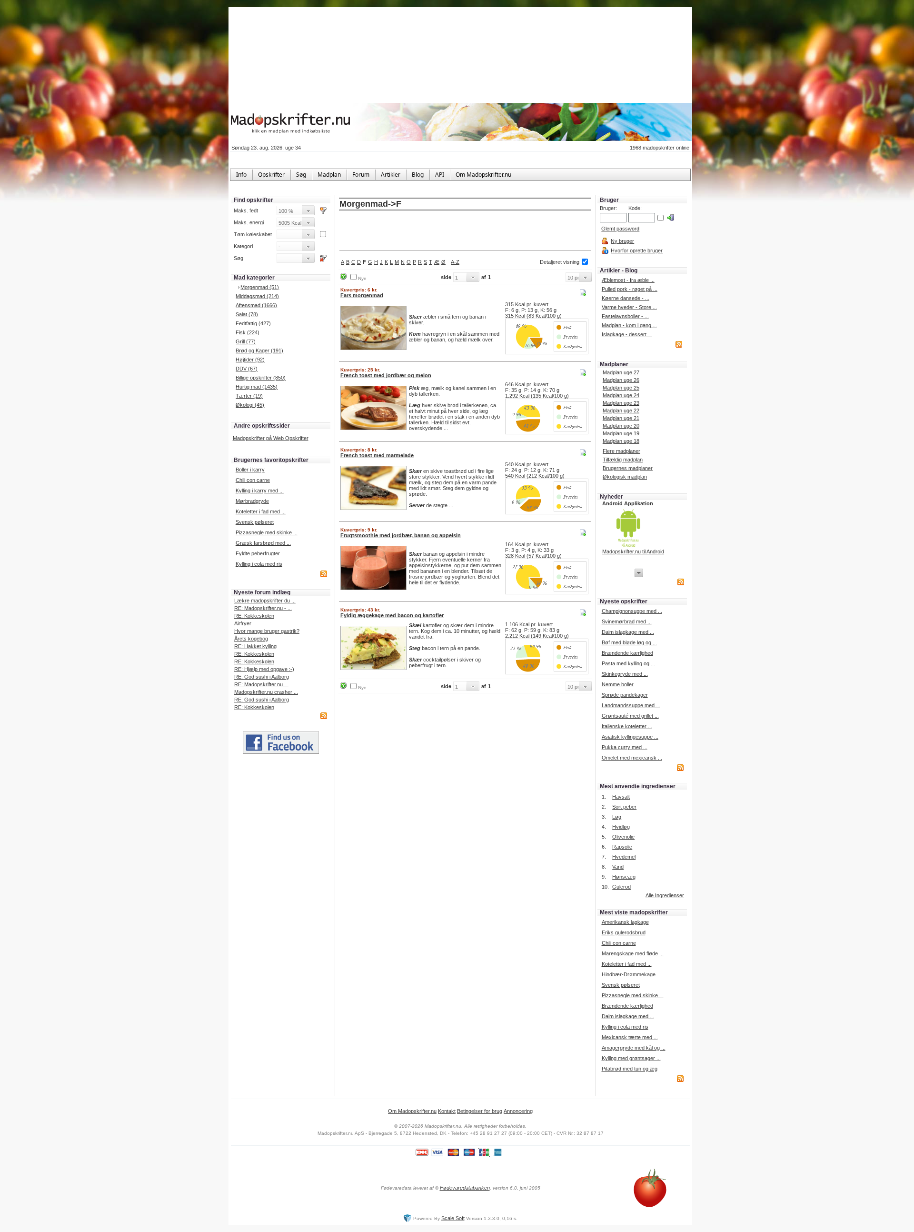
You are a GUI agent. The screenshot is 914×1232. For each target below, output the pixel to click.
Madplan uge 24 (621, 395)
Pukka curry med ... (624, 747)
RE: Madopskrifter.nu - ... (263, 608)
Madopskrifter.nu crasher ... (266, 692)
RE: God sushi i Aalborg (261, 677)
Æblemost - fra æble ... (628, 280)
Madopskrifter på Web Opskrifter (270, 438)
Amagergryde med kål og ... (634, 1048)
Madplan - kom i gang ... (629, 325)
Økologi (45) (250, 405)
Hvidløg (621, 827)
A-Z (455, 262)
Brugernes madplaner (628, 468)
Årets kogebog (251, 638)
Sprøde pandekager (625, 695)
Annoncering (518, 1111)
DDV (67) (247, 368)
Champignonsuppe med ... (632, 611)
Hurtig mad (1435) (257, 387)
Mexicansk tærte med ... (630, 1037)
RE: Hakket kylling (255, 646)
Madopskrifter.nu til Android (633, 551)
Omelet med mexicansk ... (632, 758)
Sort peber (624, 807)
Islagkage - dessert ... (627, 334)
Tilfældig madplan (623, 459)
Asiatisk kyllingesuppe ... (630, 737)
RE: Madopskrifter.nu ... (261, 684)
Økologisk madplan (625, 477)
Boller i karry (250, 469)
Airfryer (242, 623)
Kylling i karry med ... (260, 490)
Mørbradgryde (252, 501)
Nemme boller (618, 684)
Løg (616, 817)
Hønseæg (624, 877)
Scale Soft (453, 1218)
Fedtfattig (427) (253, 323)
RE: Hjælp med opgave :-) (264, 669)
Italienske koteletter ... (627, 726)
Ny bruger (622, 241)
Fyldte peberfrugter (258, 553)
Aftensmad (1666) (256, 305)
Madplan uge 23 (621, 403)
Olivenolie (623, 837)
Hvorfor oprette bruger (637, 250)
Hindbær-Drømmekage (629, 974)
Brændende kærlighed (627, 653)
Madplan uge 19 (621, 433)
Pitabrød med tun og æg (629, 1069)
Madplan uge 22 (621, 410)
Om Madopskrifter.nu (412, 1111)
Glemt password (620, 228)
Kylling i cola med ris (259, 564)
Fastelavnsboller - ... (625, 316)
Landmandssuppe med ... (631, 705)
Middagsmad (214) (257, 296)
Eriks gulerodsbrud (624, 932)
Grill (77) (246, 341)
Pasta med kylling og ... (628, 663)
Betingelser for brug (479, 1111)
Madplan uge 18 (621, 441)
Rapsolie (622, 847)
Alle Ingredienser (665, 895)
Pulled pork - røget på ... (629, 289)
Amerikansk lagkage (625, 922)
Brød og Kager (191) (259, 350)
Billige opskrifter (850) (261, 378)
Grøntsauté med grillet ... (630, 716)
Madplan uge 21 (621, 418)
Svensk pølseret (255, 522)
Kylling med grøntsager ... (631, 1058)
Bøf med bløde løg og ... (629, 642)
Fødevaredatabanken (465, 1188)
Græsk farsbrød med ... (263, 543)
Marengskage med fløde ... (633, 953)
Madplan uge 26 (621, 380)
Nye (362, 278)
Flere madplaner (621, 451)
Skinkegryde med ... (625, 674)
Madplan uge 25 (621, 388)
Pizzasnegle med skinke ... (267, 532)
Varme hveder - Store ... (629, 307)
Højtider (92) (250, 359)
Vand (618, 867)
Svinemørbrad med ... (627, 621)
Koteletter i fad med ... (261, 511)
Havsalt (621, 797)
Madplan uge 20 (621, 426)
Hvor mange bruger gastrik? (266, 631)
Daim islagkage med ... (628, 632)
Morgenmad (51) (259, 287)
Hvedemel (624, 857)
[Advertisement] (465, 231)
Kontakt (447, 1111)
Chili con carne (253, 480)
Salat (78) (247, 314)
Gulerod (621, 887)
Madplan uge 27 (621, 372)
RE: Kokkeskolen (254, 616)
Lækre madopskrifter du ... (265, 600)
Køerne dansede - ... (625, 298)
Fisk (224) (247, 332)
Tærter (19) (249, 396)
